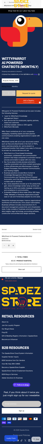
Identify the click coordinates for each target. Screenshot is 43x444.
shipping (20, 264)
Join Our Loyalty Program (11, 325)
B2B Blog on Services (10, 374)
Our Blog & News (8, 329)
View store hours (11, 280)
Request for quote (28, 93)
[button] (28, 101)
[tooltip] (40, 102)
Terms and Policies (21, 435)
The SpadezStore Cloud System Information (17, 353)
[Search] (7, 4)
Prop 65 (4, 332)
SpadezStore (24, 430)
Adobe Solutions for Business (12, 378)
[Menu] (2, 4)
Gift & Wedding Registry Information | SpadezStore (19, 336)
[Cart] (40, 4)
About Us (5, 322)
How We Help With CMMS (11, 364)
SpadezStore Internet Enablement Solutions (17, 371)
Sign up (21, 411)
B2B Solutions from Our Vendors (13, 360)
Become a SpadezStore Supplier (13, 367)
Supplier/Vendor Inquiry (10, 357)
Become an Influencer (10, 339)
